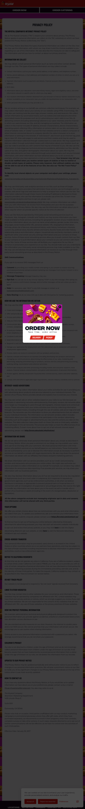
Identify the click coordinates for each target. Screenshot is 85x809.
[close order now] (59, 306)
